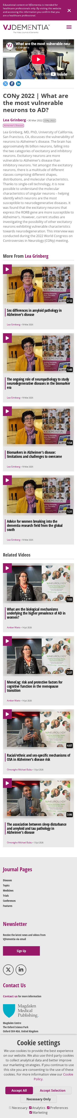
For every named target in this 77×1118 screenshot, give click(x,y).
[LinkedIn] (21, 969)
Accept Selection (53, 1090)
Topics (6, 885)
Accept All (19, 1090)
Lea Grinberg (14, 120)
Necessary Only (38, 1099)
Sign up (21, 951)
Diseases (7, 880)
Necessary (19, 1108)
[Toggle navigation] (69, 27)
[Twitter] (8, 969)
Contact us (10, 996)
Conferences (9, 901)
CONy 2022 (49, 120)
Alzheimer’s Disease (13, 125)
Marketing (40, 1112)
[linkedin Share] (19, 83)
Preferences (59, 1108)
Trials (6, 895)
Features (7, 906)
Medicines (8, 890)
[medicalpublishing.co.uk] (20, 1011)
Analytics (38, 1108)
